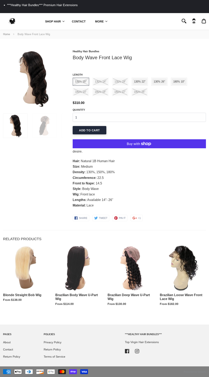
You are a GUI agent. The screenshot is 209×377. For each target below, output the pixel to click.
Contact (79, 21)
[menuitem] (54, 21)
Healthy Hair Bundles (86, 51)
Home (6, 34)
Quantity (79, 109)
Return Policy (11, 356)
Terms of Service (54, 356)
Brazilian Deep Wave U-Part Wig (129, 297)
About (7, 342)
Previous (5, 79)
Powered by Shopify (195, 371)
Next (58, 79)
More (99, 21)
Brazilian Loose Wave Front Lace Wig (181, 297)
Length (78, 74)
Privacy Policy (52, 342)
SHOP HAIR (53, 21)
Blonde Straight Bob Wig (22, 295)
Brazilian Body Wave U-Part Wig (76, 297)
